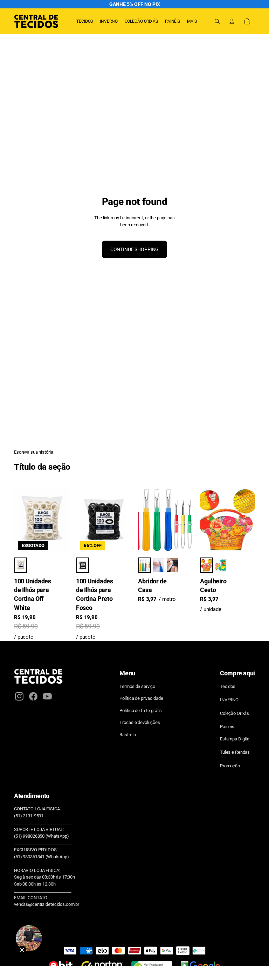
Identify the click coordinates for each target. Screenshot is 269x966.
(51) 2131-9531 (28, 815)
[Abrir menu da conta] (232, 21)
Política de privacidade (141, 698)
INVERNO (229, 699)
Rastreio (127, 734)
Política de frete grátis (140, 710)
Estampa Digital (235, 738)
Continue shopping (134, 249)
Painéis (227, 726)
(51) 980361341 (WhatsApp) (41, 856)
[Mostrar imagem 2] (158, 565)
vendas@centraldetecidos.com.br (46, 904)
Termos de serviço (137, 686)
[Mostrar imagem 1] (20, 565)
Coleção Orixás (234, 713)
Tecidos (227, 686)
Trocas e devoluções (139, 722)
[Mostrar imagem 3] (172, 565)
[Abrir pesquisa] (217, 21)
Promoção (230, 765)
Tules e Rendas (235, 752)
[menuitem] (192, 21)
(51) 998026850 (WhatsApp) (41, 836)
